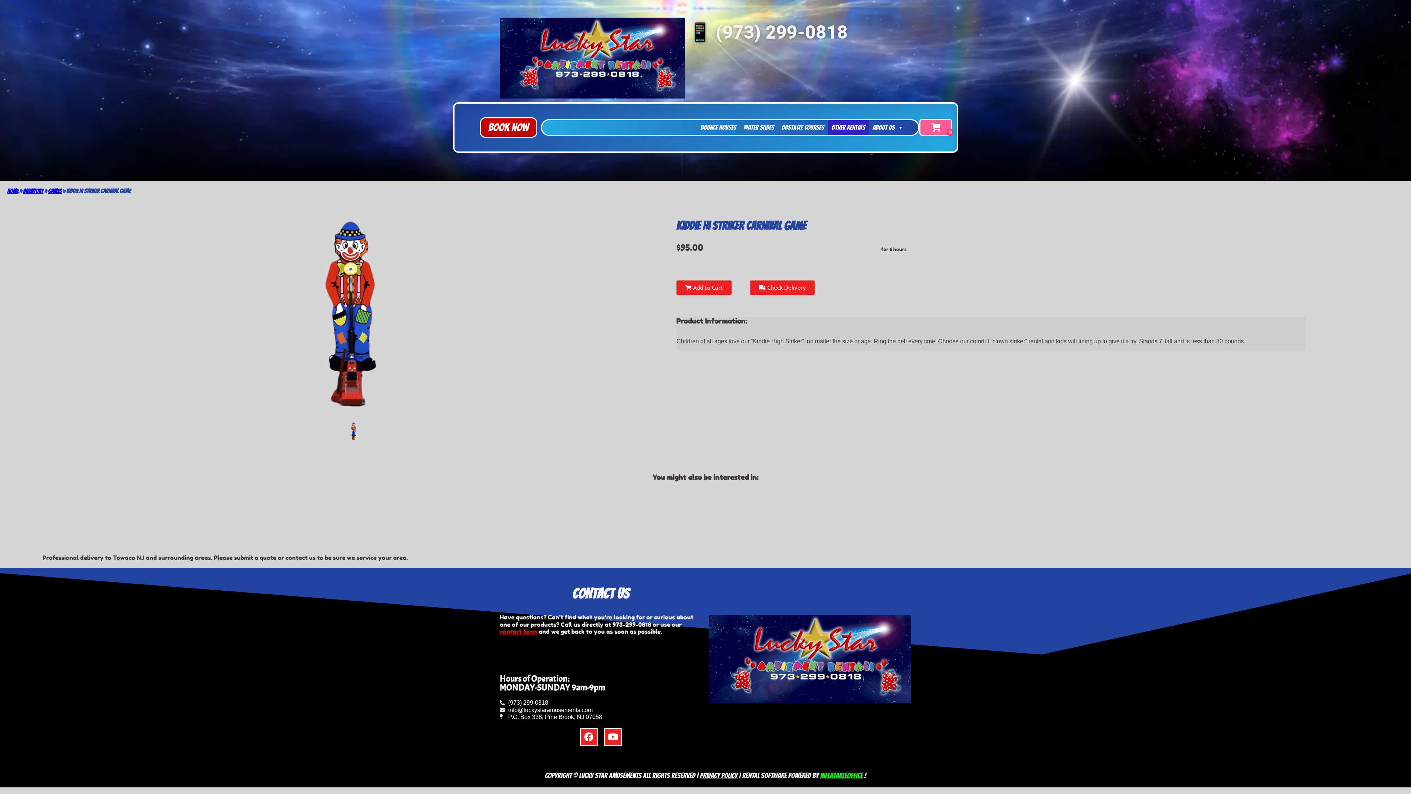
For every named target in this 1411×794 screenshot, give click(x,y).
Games (55, 191)
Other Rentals (848, 127)
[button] (508, 127)
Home (12, 191)
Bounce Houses (718, 127)
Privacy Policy (718, 776)
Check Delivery (786, 287)
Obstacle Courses (803, 127)
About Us (884, 127)
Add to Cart (707, 287)
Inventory (33, 191)
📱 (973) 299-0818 (768, 32)
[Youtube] (613, 737)
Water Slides (759, 127)
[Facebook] (589, 737)
